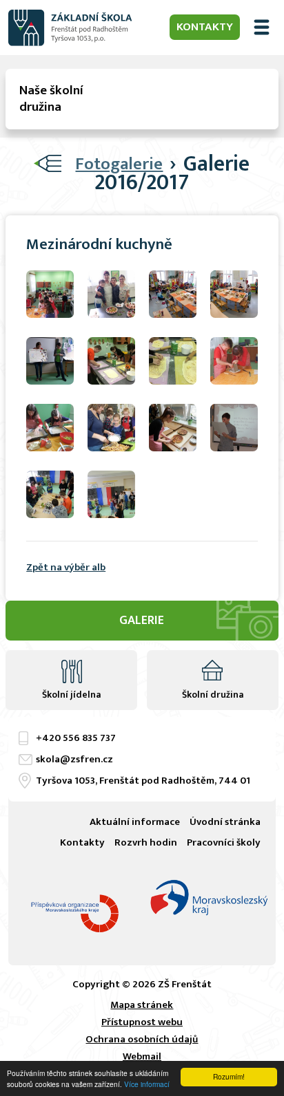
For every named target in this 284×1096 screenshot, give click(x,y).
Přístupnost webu (142, 1022)
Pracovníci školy (224, 842)
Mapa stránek (141, 1004)
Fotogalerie (119, 164)
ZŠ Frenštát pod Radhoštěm (70, 27)
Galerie (141, 620)
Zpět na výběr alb (65, 567)
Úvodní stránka (225, 821)
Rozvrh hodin (145, 842)
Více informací (147, 1084)
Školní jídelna (71, 694)
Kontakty (204, 26)
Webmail (142, 1056)
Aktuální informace (135, 821)
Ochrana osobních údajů (141, 1039)
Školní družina (212, 694)
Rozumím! (229, 1076)
